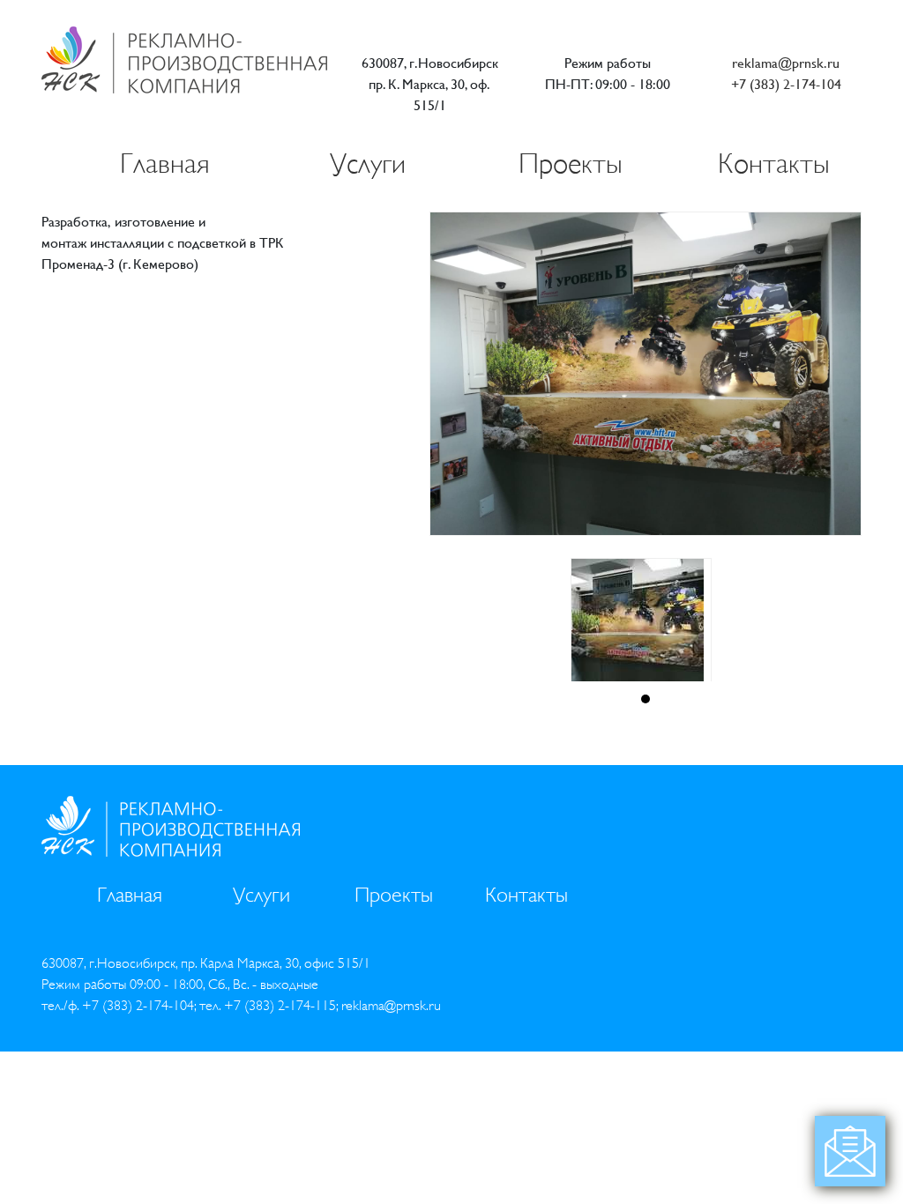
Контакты (774, 163)
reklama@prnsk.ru (786, 63)
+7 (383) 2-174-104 (786, 84)
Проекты (571, 163)
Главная (165, 163)
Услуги (368, 163)
